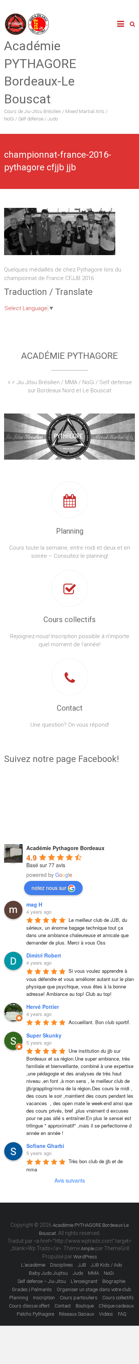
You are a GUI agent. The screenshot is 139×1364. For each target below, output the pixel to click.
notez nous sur (49, 887)
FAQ (122, 1314)
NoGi (109, 1273)
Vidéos (106, 1314)
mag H (34, 904)
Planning (69, 531)
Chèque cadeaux (116, 1306)
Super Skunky (44, 1035)
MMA (93, 1273)
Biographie (113, 1281)
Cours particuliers (78, 1297)
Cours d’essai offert (29, 1306)
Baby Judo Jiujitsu (48, 1273)
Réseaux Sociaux (76, 1314)
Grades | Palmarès (32, 1289)
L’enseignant (84, 1281)
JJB (82, 1265)
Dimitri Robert (43, 955)
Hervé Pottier (42, 1006)
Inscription (44, 1297)
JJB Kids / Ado (106, 1265)
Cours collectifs (69, 619)
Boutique (85, 1306)
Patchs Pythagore (35, 1314)
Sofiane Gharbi (45, 1145)
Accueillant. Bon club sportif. (99, 1022)
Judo (78, 1273)
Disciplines (61, 1265)
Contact (70, 708)
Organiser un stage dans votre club (94, 1289)
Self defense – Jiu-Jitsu (41, 1281)
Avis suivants (69, 1180)
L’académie (33, 1265)
